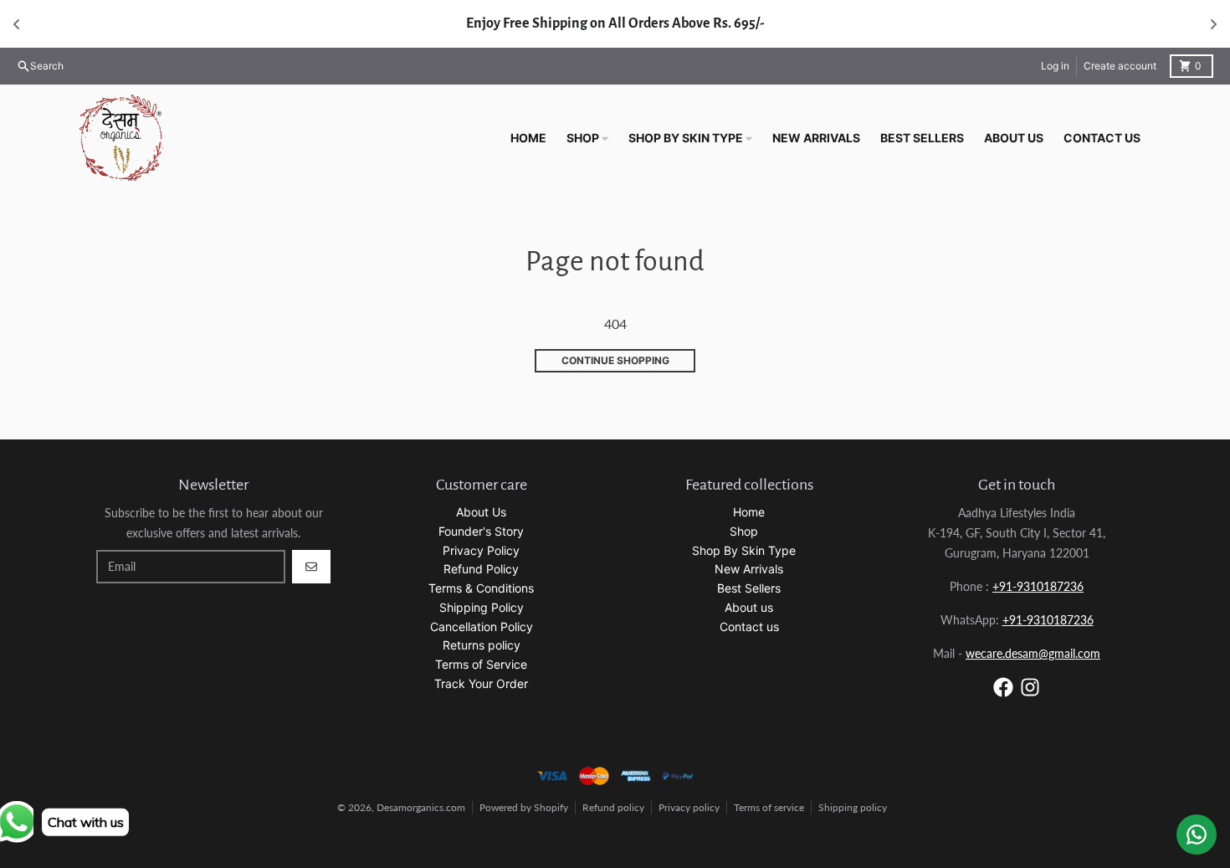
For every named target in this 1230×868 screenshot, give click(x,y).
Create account (1120, 65)
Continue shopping (615, 360)
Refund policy (613, 807)
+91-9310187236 (1038, 586)
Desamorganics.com (421, 807)
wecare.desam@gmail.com (1033, 653)
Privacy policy (689, 807)
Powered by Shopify (523, 807)
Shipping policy (852, 807)
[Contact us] (1196, 834)
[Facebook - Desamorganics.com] (1003, 687)
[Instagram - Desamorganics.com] (1030, 687)
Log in (1055, 65)
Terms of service (769, 807)
